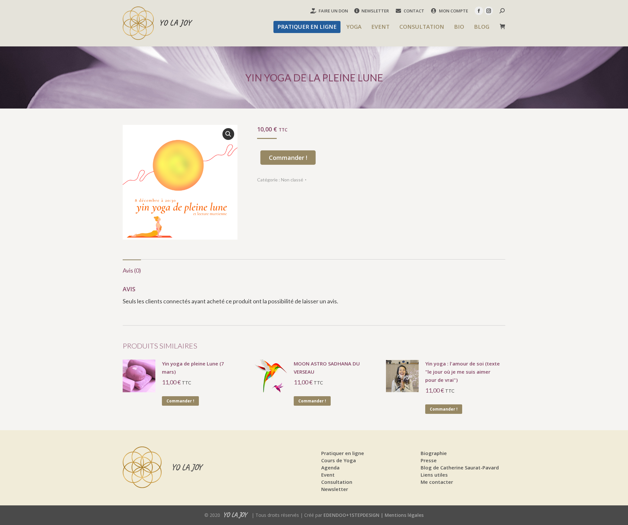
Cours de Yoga (338, 460)
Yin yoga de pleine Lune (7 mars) (193, 367)
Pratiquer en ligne (342, 453)
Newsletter (334, 489)
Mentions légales (404, 515)
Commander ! (288, 157)
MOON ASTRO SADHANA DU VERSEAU (327, 367)
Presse (429, 460)
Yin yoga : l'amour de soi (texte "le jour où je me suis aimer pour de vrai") (462, 371)
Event (328, 474)
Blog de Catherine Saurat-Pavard (460, 467)
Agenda (330, 467)
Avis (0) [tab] (132, 270)
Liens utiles (434, 474)
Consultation (336, 482)
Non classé (292, 179)
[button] (228, 134)
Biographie (434, 453)
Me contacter (437, 482)
